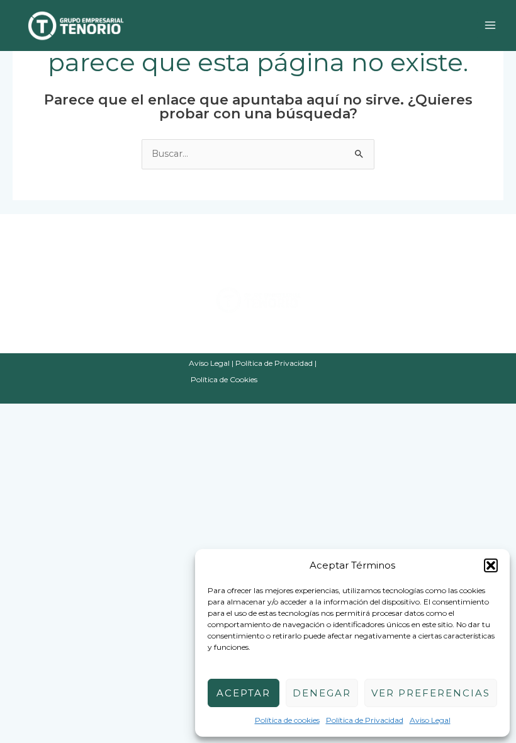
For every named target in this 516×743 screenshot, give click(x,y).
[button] (491, 565)
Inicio (76, 245)
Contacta (325, 245)
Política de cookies (287, 720)
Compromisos (246, 245)
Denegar (322, 693)
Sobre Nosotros (151, 245)
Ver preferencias (430, 693)
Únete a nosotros (411, 245)
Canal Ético (258, 259)
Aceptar (243, 693)
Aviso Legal (430, 720)
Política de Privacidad (364, 720)
